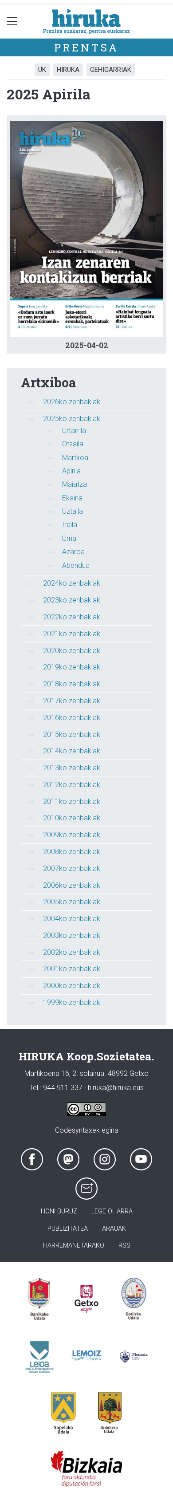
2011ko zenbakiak (71, 801)
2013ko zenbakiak (71, 768)
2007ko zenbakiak (71, 868)
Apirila (71, 471)
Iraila (69, 524)
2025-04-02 (86, 345)
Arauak (114, 1228)
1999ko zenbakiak (71, 1002)
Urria (69, 538)
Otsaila (72, 444)
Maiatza (74, 484)
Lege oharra (112, 1211)
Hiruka (68, 70)
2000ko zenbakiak (71, 985)
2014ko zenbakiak (71, 751)
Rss (124, 1245)
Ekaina (72, 498)
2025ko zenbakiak (71, 418)
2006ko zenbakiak (71, 885)
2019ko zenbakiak (71, 667)
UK (42, 70)
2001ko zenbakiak (71, 969)
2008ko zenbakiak (71, 851)
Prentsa (86, 47)
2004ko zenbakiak (71, 918)
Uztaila (72, 511)
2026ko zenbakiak (71, 402)
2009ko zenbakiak (71, 835)
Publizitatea (67, 1228)
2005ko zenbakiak (71, 902)
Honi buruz (59, 1211)
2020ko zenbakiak (71, 650)
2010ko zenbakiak (71, 818)
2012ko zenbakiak (71, 784)
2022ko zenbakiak (71, 617)
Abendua (76, 565)
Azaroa (73, 551)
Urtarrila (74, 430)
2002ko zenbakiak (71, 952)
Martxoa (75, 457)
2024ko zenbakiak (71, 583)
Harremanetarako (73, 1245)
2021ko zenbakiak (71, 634)
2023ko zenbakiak (71, 600)
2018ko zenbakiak (71, 684)
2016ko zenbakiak (71, 717)
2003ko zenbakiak (71, 935)
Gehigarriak (110, 70)
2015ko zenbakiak (71, 734)
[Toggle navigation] (12, 21)
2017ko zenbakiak (71, 701)
